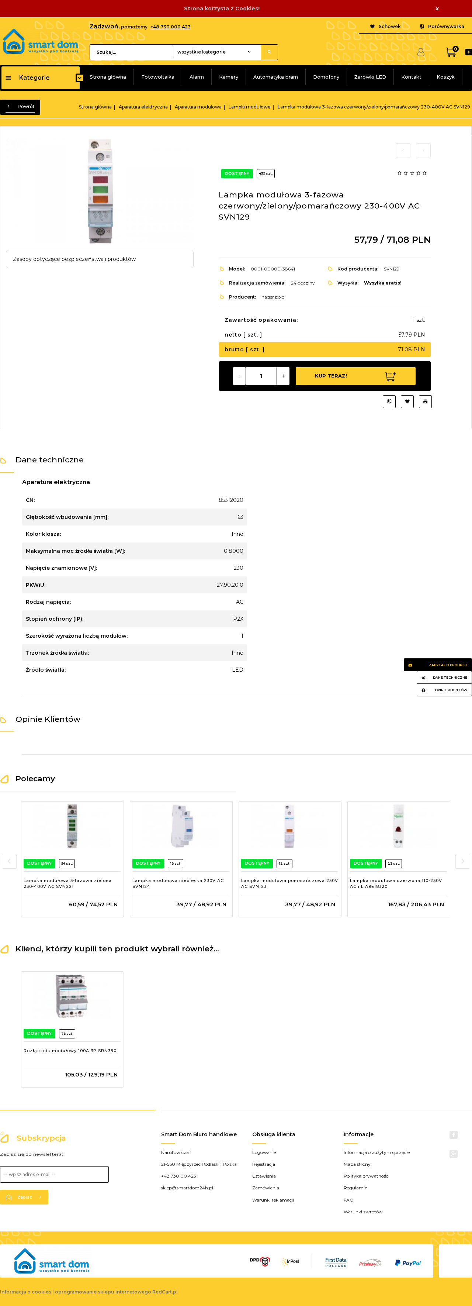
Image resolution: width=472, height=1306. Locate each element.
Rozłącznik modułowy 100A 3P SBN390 (70, 1050)
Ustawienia (264, 1176)
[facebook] (454, 1135)
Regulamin (356, 1187)
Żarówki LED (370, 77)
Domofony (326, 77)
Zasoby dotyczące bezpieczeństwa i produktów (74, 259)
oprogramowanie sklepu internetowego (103, 1292)
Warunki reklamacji (273, 1200)
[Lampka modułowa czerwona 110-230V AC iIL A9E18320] (398, 826)
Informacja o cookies (25, 1292)
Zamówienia (265, 1187)
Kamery (228, 77)
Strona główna (108, 77)
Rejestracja (263, 1164)
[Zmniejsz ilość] (239, 376)
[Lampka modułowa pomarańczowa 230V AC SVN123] (289, 826)
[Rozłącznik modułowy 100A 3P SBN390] (72, 996)
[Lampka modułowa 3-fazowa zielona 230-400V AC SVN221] (72, 826)
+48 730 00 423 (178, 1176)
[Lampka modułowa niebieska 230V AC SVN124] (180, 826)
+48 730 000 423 (170, 27)
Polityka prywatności (366, 1176)
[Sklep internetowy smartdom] (40, 40)
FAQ (349, 1200)
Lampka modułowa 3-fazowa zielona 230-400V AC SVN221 (68, 883)
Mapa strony (357, 1164)
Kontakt (411, 77)
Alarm (197, 77)
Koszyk (446, 77)
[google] (454, 1154)
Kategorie (34, 77)
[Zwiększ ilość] (283, 376)
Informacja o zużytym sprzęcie (377, 1152)
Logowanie (264, 1152)
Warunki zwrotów (363, 1211)
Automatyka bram (275, 77)
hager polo (272, 297)
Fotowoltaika (157, 77)
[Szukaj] (269, 52)
